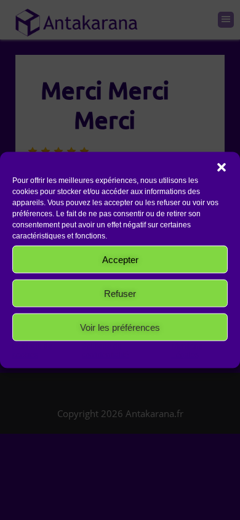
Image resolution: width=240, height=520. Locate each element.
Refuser (120, 293)
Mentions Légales (187, 350)
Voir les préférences (120, 327)
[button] (221, 167)
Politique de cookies (32, 350)
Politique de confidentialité (105, 350)
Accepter (120, 259)
